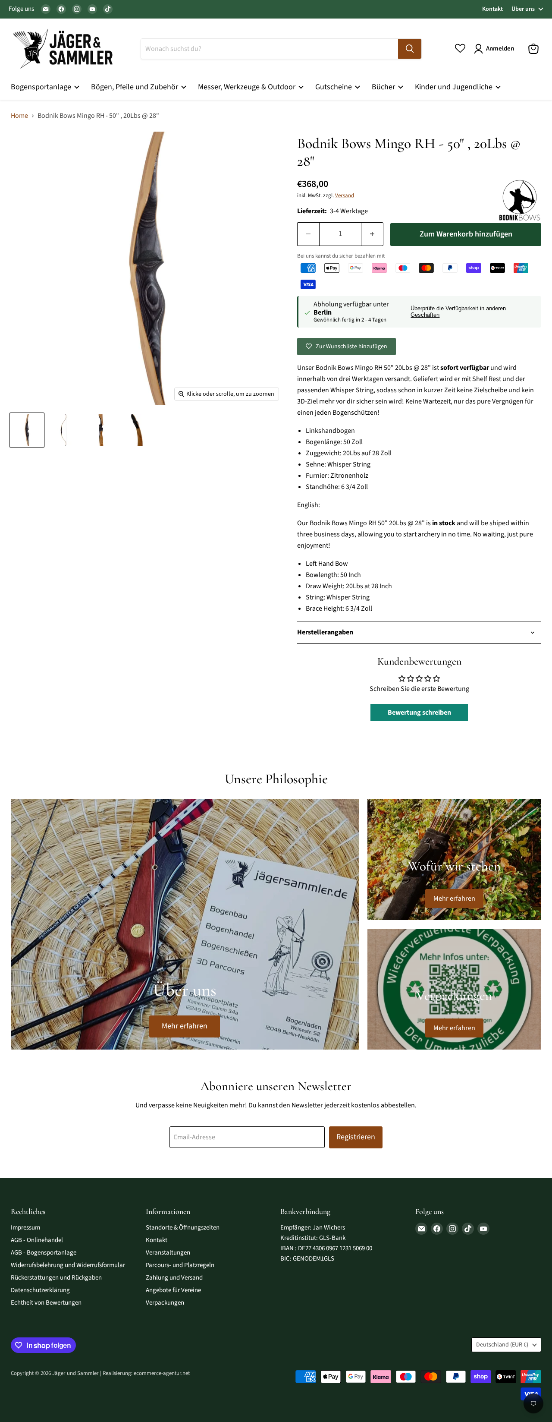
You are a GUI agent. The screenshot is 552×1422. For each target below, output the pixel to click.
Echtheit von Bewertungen (46, 1302)
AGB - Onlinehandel (37, 1240)
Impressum (25, 1227)
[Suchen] (409, 49)
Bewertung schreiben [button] (419, 712)
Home (19, 116)
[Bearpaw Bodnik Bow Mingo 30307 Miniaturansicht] (64, 430)
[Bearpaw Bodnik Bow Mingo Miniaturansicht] (27, 430)
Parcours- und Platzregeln (180, 1265)
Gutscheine (334, 87)
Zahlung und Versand (174, 1277)
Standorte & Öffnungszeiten (183, 1227)
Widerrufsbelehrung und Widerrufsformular (68, 1265)
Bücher (384, 87)
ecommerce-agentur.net (162, 1373)
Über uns (523, 9)
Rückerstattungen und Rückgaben (56, 1277)
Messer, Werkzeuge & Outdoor (247, 87)
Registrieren (355, 1137)
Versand (344, 195)
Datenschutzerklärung (40, 1290)
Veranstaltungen (168, 1252)
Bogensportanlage (42, 87)
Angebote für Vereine (173, 1290)
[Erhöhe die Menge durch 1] (372, 234)
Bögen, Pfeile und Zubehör (135, 87)
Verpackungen (165, 1302)
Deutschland (502, 1344)
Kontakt (492, 9)
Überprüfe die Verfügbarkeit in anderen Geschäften (458, 312)
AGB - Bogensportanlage (43, 1252)
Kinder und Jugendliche (454, 87)
